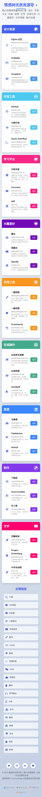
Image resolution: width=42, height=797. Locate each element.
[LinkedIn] (25, 765)
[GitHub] (17, 765)
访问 (33, 45)
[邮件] (33, 765)
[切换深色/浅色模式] (37, 5)
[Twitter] (9, 765)
